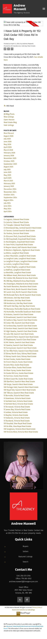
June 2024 (7, 206)
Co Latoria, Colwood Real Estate (16, 222)
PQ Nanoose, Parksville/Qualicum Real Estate (22, 309)
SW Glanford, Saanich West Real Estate (19, 381)
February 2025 (9, 183)
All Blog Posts (9, 114)
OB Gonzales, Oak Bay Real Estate (17, 300)
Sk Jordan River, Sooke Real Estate (17, 368)
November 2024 (10, 192)
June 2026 (7, 142)
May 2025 (7, 175)
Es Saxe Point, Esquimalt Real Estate (18, 245)
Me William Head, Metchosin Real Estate (20, 275)
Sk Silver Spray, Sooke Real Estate (17, 370)
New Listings (9, 117)
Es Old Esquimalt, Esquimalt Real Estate (20, 239)
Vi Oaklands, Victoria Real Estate (17, 418)
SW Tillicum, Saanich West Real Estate (19, 393)
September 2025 (10, 164)
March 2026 (8, 150)
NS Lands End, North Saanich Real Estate (20, 292)
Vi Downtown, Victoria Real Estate (17, 398)
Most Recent (9, 133)
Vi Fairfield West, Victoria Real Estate (18, 404)
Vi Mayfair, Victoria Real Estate (16, 415)
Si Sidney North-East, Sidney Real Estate (20, 354)
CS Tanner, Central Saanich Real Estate (19, 231)
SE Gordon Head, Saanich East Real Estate (21, 328)
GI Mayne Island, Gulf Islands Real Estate (20, 247)
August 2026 (8, 136)
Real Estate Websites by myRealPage (23, 610)
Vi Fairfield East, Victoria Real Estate (18, 401)
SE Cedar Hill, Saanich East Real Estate (19, 323)
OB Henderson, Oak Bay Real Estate (23, 46)
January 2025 (9, 186)
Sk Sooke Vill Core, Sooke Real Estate (18, 373)
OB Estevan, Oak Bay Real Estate (17, 298)
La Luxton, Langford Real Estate (16, 264)
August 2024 (8, 200)
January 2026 (9, 156)
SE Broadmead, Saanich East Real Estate (20, 317)
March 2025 (8, 181)
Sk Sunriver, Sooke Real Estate (16, 376)
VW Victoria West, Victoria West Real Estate (21, 432)
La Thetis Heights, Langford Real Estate (20, 267)
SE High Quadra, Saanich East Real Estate (20, 331)
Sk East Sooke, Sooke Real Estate (17, 359)
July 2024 (7, 203)
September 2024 (10, 197)
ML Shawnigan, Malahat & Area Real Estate (21, 284)
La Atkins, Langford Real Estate (16, 253)
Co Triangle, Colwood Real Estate (17, 225)
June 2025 (7, 172)
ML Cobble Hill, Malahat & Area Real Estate (21, 278)
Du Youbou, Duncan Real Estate (16, 233)
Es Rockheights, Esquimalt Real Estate (19, 242)
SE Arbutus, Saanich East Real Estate (18, 314)
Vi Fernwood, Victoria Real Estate (17, 407)
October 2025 (9, 161)
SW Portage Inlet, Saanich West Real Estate (21, 387)
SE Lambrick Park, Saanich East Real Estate (21, 337)
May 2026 (7, 144)
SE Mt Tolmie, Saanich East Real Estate (19, 342)
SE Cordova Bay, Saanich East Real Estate (20, 326)
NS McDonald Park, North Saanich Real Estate (22, 295)
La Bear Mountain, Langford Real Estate (20, 256)
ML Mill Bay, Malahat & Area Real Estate (19, 281)
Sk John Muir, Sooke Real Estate (16, 365)
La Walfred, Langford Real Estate (17, 270)
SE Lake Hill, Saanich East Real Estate (19, 334)
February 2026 (9, 153)
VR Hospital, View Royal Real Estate (18, 423)
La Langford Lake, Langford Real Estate (20, 259)
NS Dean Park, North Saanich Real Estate (20, 289)
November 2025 (10, 158)
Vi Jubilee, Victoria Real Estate (16, 412)
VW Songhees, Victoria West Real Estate (19, 429)
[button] (20, 599)
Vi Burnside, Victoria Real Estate (16, 395)
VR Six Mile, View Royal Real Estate (17, 426)
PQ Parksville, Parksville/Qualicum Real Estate (22, 312)
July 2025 (7, 170)
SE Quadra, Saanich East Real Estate (18, 345)
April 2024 (8, 211)
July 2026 (7, 139)
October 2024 (9, 195)
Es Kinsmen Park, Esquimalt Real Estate (20, 236)
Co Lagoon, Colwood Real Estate (16, 219)
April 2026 (8, 147)
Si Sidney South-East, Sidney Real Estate (20, 356)
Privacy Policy (37, 607)
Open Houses (9, 120)
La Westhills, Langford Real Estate (17, 273)
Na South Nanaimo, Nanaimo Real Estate (20, 286)
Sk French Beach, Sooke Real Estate (18, 362)
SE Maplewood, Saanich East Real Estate (20, 340)
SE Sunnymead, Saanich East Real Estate (20, 348)
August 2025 (8, 167)
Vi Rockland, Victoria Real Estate (17, 421)
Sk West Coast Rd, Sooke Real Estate (18, 379)
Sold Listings (9, 125)
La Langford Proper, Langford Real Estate (20, 261)
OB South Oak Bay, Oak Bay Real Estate (19, 306)
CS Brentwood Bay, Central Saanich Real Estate (22, 228)
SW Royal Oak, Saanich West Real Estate (20, 390)
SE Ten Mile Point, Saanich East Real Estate (21, 351)
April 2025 (7, 178)
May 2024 (7, 209)
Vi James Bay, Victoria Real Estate (17, 409)
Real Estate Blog (10, 122)
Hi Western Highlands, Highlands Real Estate (22, 250)
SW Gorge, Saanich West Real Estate (18, 384)
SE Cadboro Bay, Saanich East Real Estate (20, 320)
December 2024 (10, 189)
